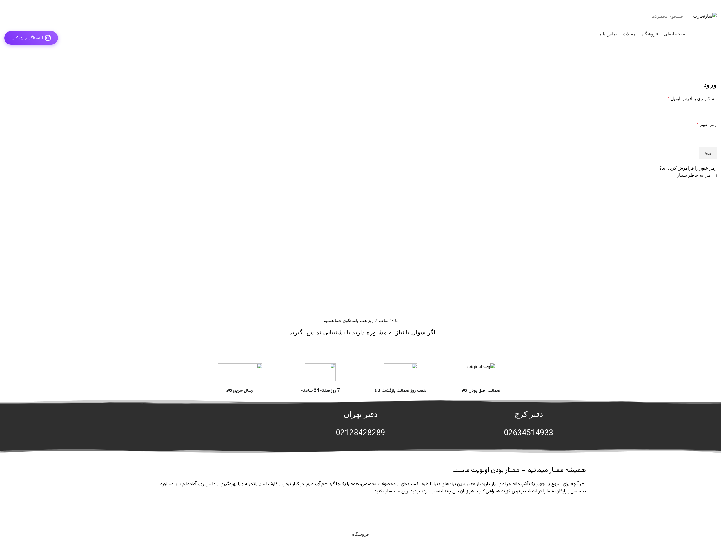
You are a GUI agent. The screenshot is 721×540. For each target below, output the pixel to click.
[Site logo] (705, 16)
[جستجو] (10, 16)
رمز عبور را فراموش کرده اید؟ (688, 168)
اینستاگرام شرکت (27, 37)
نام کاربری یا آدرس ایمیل (692, 98)
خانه (713, 64)
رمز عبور (707, 124)
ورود (707, 153)
